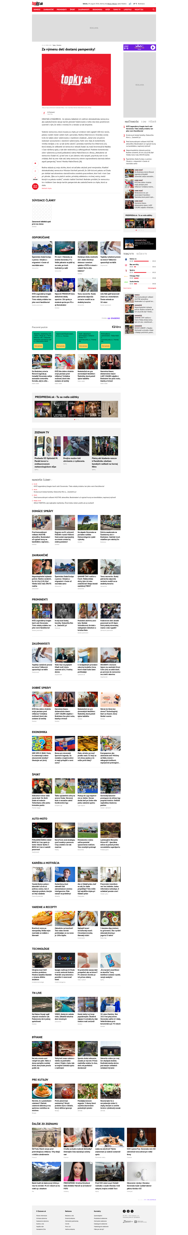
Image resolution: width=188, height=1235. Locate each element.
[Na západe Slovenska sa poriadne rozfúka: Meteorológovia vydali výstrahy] (88, 522)
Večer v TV (141, 253)
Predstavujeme (104, 849)
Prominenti (62, 9)
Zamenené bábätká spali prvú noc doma (41, 222)
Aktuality (57, 896)
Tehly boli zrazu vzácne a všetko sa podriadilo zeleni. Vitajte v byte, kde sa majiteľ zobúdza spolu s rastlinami (64, 1063)
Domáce (37, 9)
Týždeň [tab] (152, 121)
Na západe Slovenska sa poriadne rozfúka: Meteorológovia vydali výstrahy (87, 536)
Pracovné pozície (40, 327)
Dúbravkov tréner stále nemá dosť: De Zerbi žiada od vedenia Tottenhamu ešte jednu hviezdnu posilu (41, 800)
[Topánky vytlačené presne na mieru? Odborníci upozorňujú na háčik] (42, 655)
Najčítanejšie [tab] (132, 121)
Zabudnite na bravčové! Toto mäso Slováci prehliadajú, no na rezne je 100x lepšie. (64, 932)
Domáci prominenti (37, 630)
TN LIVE (37, 993)
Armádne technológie (38, 982)
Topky (54, 45)
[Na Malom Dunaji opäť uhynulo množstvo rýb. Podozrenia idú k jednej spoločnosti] (42, 1004)
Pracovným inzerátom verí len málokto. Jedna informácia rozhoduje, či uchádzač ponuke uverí (109, 887)
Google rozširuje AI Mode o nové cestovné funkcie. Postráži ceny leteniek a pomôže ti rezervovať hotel (65, 975)
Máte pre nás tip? (99, 1229)
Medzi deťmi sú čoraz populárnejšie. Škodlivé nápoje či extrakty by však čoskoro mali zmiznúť (87, 1018)
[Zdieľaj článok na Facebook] (35, 171)
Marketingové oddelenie (101, 1226)
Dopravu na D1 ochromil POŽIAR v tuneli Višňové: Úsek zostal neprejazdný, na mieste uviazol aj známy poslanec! (64, 537)
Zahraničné (49, 9)
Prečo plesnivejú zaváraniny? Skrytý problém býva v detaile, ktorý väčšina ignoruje (64, 1104)
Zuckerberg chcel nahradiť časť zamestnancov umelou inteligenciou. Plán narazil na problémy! (63, 889)
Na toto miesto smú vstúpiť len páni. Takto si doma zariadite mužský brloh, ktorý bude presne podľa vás (41, 1063)
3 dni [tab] (143, 121)
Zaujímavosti (83, 9)
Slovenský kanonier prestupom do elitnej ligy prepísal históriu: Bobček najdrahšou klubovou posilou (110, 800)
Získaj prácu (81, 896)
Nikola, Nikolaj (112, 4)
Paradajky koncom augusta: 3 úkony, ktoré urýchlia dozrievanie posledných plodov (87, 1104)
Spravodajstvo (98, 1216)
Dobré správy (41, 687)
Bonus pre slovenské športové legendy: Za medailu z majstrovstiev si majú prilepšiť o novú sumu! (64, 758)
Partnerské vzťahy (141, 240)
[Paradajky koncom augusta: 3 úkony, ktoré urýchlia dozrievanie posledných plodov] (88, 1091)
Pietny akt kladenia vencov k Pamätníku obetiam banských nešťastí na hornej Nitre (105, 462)
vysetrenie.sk (81, 674)
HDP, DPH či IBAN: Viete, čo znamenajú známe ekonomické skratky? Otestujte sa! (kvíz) (41, 757)
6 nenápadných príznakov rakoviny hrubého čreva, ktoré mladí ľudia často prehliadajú (87, 668)
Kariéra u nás (40, 1224)
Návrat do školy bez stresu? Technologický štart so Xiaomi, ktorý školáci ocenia (108, 712)
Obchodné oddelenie (100, 1221)
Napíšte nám (40, 1226)
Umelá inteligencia (60, 982)
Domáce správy (42, 511)
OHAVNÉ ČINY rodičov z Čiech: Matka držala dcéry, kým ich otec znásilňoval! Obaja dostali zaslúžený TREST (88, 581)
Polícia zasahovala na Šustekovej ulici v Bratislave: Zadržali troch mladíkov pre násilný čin (110, 536)
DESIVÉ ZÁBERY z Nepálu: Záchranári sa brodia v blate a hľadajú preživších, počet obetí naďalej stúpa (144, 330)
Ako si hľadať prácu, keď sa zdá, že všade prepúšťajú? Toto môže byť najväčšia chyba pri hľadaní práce (87, 889)
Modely (57, 849)
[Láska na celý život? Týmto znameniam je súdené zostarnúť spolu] (129, 243)
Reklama (68, 1211)
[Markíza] (126, 259)
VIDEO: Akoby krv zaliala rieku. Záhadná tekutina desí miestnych (64, 1016)
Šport (72, 9)
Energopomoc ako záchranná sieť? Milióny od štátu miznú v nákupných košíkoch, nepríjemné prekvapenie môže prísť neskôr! (110, 758)
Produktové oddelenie (100, 1218)
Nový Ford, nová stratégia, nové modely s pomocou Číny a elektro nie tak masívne (65, 843)
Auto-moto (39, 818)
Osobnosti (57, 628)
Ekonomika (97, 9)
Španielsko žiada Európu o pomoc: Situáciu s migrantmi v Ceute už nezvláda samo (64, 580)
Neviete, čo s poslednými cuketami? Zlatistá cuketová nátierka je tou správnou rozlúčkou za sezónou (41, 1106)
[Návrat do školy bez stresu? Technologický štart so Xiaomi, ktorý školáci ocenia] (110, 699)
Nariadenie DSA (41, 1229)
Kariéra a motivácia (45, 863)
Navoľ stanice (127, 288)
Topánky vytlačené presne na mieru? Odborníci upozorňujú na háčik (42, 667)
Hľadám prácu (104, 894)
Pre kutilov (40, 1079)
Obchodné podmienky (71, 1221)
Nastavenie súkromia (42, 1221)
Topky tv (117, 9)
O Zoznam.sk (41, 1211)
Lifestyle (127, 9)
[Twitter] (132, 1211)
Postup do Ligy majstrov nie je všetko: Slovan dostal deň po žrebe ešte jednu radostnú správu (87, 799)
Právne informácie (41, 1216)
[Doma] (126, 276)
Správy (36, 469)
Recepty (34, 1113)
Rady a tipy (103, 938)
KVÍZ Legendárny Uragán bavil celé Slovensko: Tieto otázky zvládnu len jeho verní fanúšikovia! (69, 486)
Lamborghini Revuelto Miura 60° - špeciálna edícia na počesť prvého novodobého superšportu (110, 843)
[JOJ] (126, 265)
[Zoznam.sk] (128, 1222)
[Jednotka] (126, 271)
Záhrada (80, 1110)
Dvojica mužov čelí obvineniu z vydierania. (74, 459)
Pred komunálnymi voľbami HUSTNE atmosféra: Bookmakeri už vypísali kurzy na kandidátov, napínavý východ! (75, 497)
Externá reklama (70, 1218)
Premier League (36, 808)
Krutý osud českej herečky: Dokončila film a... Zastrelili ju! (55, 492)
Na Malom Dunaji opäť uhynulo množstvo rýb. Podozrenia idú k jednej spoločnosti (41, 1018)
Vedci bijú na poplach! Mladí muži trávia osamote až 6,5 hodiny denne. (63, 668)
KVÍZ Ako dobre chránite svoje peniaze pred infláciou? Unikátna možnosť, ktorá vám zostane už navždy (64, 376)
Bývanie (37, 1037)
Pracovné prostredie (37, 896)
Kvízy (108, 9)
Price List (67, 1226)
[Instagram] (128, 1211)
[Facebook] (124, 1211)
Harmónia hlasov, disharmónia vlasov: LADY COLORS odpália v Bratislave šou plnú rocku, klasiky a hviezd (110, 376)
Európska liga (58, 805)
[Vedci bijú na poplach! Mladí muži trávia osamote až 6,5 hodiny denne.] (65, 655)
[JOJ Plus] (126, 282)
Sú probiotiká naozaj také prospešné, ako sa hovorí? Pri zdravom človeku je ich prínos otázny (88, 973)
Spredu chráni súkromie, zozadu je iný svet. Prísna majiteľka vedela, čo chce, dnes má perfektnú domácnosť (87, 1063)
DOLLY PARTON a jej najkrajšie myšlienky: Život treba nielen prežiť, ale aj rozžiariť (64, 503)
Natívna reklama (70, 1229)
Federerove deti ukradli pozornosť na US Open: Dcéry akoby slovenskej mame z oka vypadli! (109, 624)
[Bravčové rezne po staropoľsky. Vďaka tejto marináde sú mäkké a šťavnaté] (42, 918)
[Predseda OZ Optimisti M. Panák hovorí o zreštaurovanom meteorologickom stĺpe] (48, 446)
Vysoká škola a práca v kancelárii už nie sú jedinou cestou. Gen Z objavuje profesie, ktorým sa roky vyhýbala (42, 889)
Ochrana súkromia (41, 1218)
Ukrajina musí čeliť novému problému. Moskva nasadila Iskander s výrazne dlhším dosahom (42, 975)
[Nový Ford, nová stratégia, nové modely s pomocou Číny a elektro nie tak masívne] (65, 830)
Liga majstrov (81, 805)
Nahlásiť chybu (47, 188)
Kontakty (97, 1211)
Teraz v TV (128, 253)
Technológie (40, 949)
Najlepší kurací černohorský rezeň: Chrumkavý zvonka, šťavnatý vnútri (85, 932)
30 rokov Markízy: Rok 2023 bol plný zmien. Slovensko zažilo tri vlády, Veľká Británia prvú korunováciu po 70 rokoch (110, 1019)
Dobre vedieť (35, 383)
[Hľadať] (153, 9)
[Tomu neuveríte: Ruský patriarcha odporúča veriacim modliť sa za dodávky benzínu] (110, 566)
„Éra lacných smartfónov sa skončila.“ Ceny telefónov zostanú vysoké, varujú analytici (110, 973)
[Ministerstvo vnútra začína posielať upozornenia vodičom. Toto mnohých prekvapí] (88, 830)
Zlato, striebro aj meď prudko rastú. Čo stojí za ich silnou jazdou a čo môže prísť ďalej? (87, 757)
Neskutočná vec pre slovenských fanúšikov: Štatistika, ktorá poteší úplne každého (86, 375)
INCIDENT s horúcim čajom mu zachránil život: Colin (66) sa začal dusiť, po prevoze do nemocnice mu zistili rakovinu (110, 670)
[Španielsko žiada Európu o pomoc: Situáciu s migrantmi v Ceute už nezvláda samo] (65, 566)
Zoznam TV (42, 432)
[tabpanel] (139, 145)
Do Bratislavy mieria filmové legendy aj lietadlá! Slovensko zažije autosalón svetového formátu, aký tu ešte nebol (42, 376)
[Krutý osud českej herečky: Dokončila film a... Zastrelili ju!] (65, 611)
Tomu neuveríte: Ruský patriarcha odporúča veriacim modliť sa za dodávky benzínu (109, 580)
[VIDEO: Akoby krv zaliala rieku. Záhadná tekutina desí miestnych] (65, 1004)
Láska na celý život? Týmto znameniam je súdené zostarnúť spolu (144, 243)
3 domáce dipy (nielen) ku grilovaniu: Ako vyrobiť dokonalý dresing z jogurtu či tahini (110, 932)
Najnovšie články (41, 479)
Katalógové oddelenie (100, 1224)
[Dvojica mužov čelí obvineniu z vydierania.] (76, 446)
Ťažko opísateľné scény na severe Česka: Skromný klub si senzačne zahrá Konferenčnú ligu (65, 799)
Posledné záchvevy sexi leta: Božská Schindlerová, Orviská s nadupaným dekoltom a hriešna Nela (87, 625)
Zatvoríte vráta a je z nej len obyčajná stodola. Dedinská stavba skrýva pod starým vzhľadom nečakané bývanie (109, 1063)
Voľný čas (139, 9)
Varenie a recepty (44, 907)
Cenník (67, 1224)
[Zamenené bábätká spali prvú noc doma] (42, 211)
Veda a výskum (82, 980)
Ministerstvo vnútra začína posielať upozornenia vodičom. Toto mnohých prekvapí (87, 843)
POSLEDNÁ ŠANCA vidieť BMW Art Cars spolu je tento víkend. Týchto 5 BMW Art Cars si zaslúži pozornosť (41, 845)
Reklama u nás (69, 1216)
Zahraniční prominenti (106, 630)
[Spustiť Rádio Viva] (139, 46)
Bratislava (103, 542)
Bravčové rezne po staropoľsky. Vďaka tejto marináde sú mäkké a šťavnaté (41, 932)
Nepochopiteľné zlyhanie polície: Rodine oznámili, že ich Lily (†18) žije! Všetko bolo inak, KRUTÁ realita (42, 581)
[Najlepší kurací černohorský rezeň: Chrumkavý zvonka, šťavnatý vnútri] (88, 918)
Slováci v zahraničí (105, 808)
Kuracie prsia (81, 938)
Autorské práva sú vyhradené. (131, 1217)
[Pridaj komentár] (35, 163)
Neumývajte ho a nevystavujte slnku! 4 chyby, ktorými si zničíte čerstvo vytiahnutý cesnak (110, 1104)
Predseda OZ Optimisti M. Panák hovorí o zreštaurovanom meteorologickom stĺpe (46, 462)
